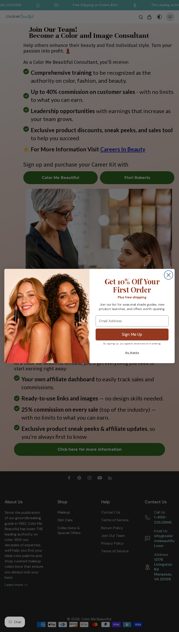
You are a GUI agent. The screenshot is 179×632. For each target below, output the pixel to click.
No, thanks (132, 353)
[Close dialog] (168, 275)
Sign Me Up (132, 334)
